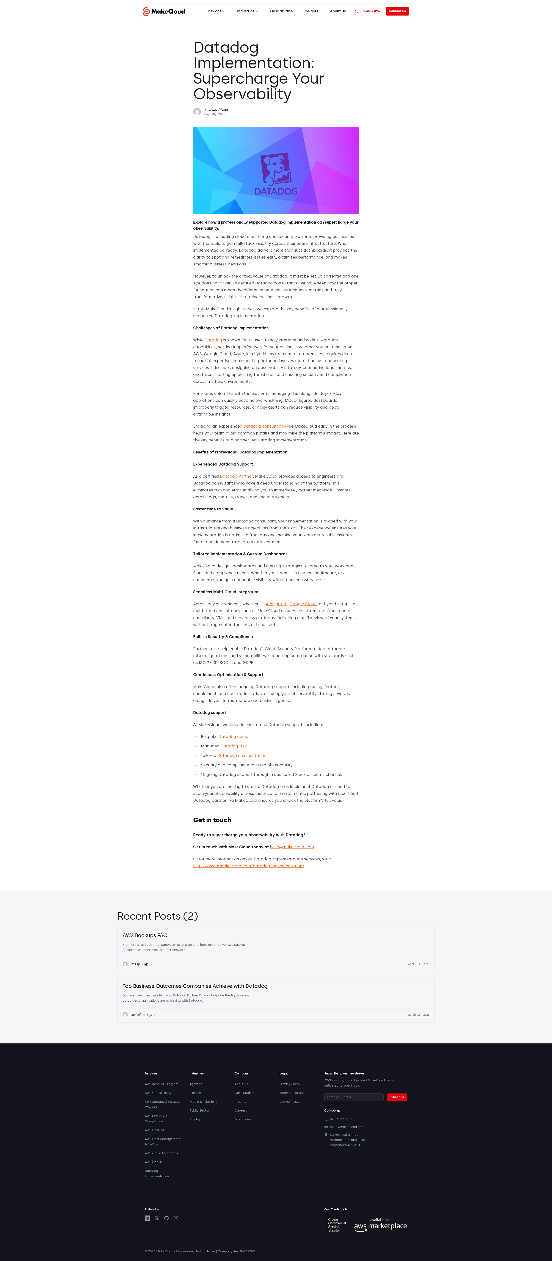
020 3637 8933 (370, 11)
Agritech (196, 1084)
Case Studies (281, 11)
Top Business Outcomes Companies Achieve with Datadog (195, 986)
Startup (195, 1119)
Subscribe (397, 1097)
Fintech (195, 1093)
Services (214, 11)
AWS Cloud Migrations (161, 1153)
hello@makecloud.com (292, 847)
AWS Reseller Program (161, 1084)
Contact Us (397, 11)
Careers (241, 1110)
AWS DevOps (154, 1130)
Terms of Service (292, 1093)
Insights (311, 11)
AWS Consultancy (158, 1093)
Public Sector (200, 1110)
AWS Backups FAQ (145, 935)
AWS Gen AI (153, 1162)
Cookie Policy (289, 1102)
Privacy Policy (289, 1084)
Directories (243, 1119)
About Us (338, 11)
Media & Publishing (204, 1102)
